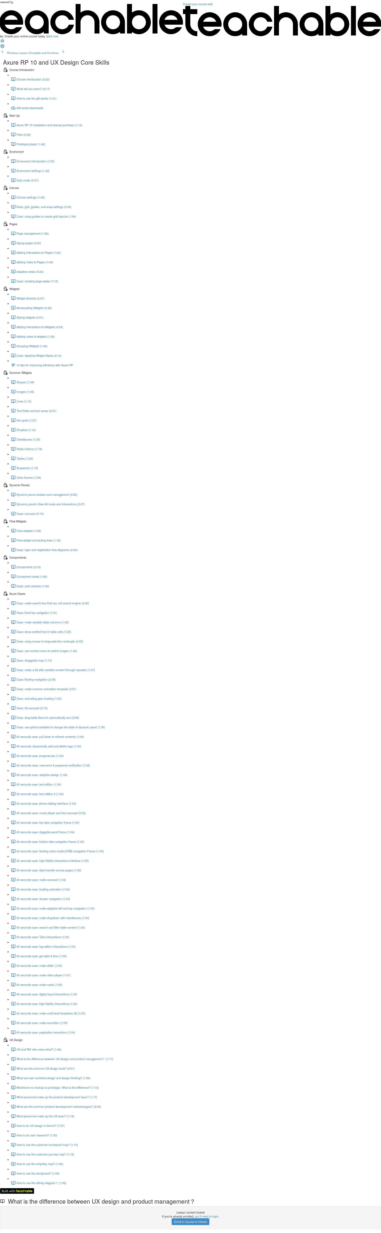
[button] (2, 42)
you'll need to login (206, 1216)
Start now (52, 36)
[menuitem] (2, 47)
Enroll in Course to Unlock (190, 1222)
